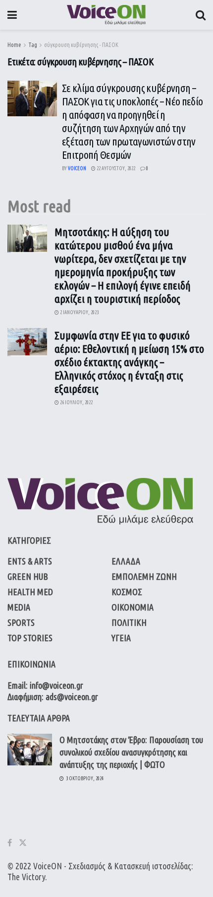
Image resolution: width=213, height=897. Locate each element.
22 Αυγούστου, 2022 (115, 168)
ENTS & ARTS (29, 561)
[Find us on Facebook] (9, 843)
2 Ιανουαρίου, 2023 (79, 312)
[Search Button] (201, 15)
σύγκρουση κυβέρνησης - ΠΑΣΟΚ (81, 45)
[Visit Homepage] (106, 15)
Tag (32, 45)
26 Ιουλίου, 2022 (76, 402)
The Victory (26, 877)
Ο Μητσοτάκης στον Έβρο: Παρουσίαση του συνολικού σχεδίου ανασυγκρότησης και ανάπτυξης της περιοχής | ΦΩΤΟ (131, 752)
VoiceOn (77, 168)
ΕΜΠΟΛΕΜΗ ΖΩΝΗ (144, 576)
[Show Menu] (12, 15)
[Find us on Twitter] (23, 843)
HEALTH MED (30, 592)
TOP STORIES (30, 638)
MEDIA (18, 607)
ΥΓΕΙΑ (121, 638)
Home (14, 45)
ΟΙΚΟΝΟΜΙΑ (132, 607)
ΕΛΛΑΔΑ (125, 561)
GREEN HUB (27, 576)
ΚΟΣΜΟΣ (126, 592)
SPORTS (21, 622)
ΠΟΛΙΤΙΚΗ (129, 622)
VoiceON (47, 866)
